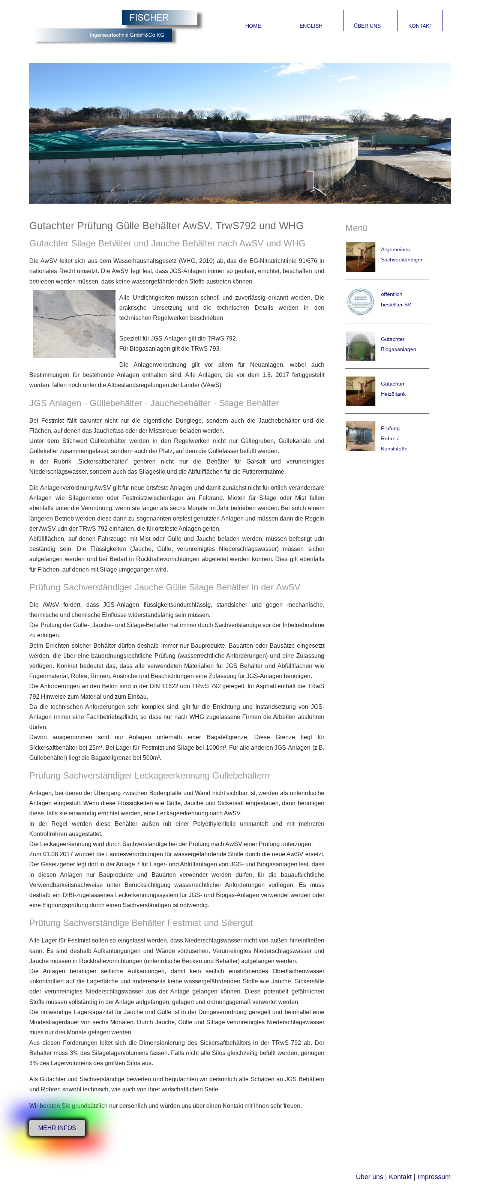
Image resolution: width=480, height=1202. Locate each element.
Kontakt (420, 26)
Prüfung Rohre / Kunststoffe (394, 438)
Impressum (434, 1177)
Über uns (367, 26)
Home (253, 26)
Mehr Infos (57, 1128)
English (311, 26)
